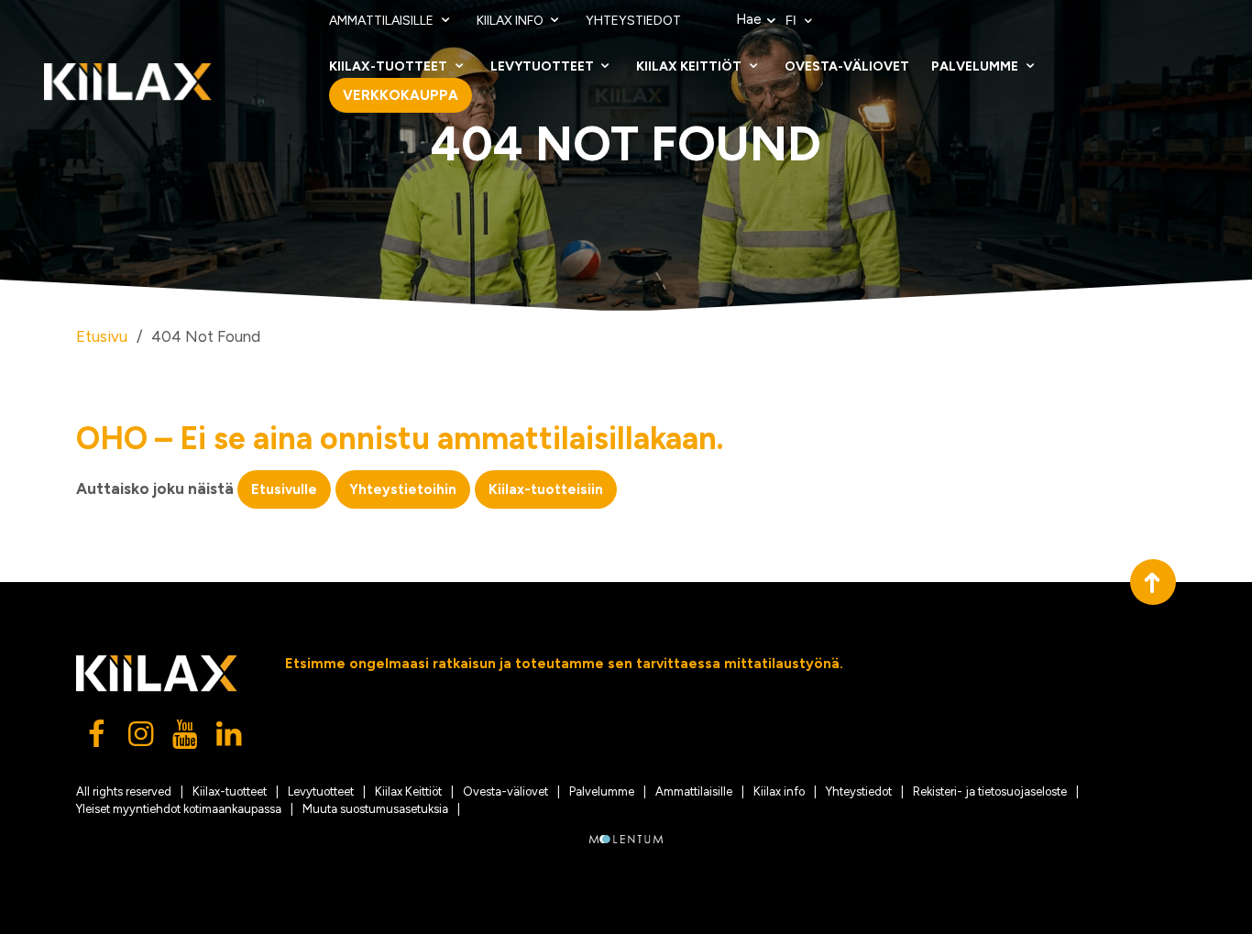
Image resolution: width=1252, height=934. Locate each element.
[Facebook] (98, 739)
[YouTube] (186, 739)
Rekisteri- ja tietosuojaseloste (990, 791)
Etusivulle (284, 489)
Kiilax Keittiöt (690, 66)
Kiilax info (511, 20)
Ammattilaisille (382, 20)
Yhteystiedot (633, 20)
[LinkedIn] (230, 739)
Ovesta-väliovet (847, 66)
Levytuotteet (543, 66)
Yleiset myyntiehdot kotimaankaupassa (178, 809)
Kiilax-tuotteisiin (546, 489)
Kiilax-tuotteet (389, 66)
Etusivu (101, 336)
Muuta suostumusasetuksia (375, 809)
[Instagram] (142, 739)
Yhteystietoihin (402, 489)
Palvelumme (976, 66)
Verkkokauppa (400, 95)
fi (792, 20)
